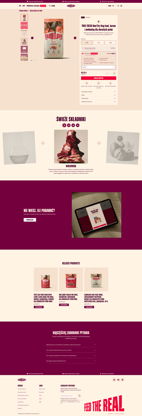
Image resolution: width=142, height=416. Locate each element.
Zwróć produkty (22, 398)
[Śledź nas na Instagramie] (114, 380)
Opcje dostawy (22, 389)
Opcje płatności (22, 392)
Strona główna (23, 11)
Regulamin (20, 402)
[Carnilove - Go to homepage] (71, 5)
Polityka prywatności (23, 405)
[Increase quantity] (114, 73)
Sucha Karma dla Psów (36, 11)
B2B (40, 402)
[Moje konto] (121, 5)
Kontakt (20, 408)
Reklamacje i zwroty (23, 395)
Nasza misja (42, 389)
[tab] (64, 125)
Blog (40, 398)
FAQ (40, 395)
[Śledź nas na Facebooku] (122, 380)
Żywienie (41, 392)
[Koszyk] (118, 5)
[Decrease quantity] (107, 73)
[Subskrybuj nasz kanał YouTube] (118, 380)
